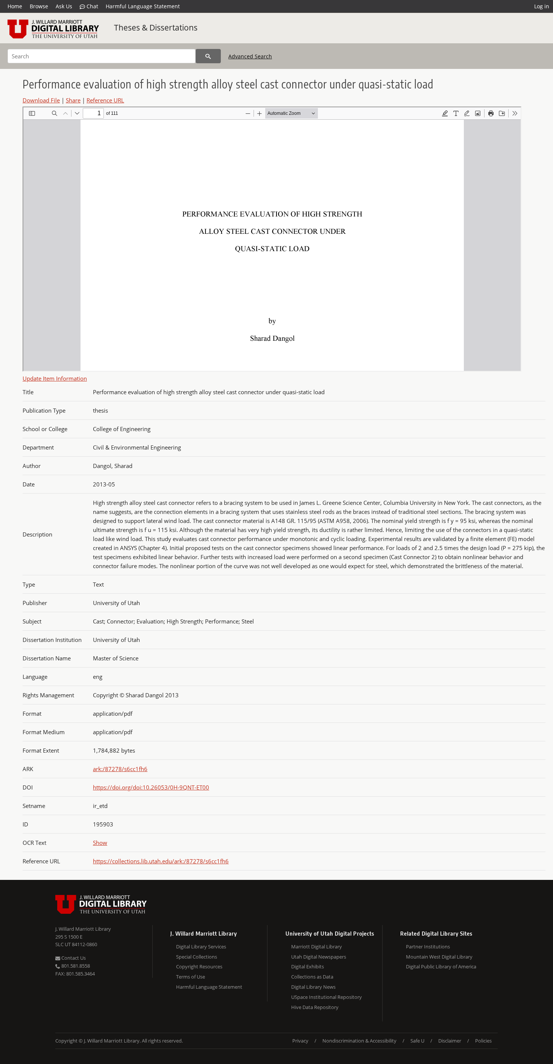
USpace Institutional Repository (326, 997)
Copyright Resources (199, 966)
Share (73, 100)
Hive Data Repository (315, 1007)
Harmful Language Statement (143, 6)
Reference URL (105, 100)
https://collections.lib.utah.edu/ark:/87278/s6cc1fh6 (161, 861)
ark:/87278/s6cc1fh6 (120, 769)
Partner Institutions (428, 946)
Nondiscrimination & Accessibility (359, 1040)
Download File (41, 100)
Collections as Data (312, 976)
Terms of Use (190, 976)
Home (15, 6)
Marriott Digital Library (316, 946)
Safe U (417, 1040)
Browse (39, 6)
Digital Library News (313, 986)
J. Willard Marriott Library (83, 928)
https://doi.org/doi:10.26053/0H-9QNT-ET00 (151, 787)
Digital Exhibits (307, 966)
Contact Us (73, 957)
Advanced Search (250, 56)
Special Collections (196, 956)
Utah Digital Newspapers (318, 956)
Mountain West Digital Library (439, 956)
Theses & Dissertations (156, 27)
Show (100, 842)
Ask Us (64, 6)
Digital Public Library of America (441, 966)
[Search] (208, 56)
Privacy (300, 1040)
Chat (91, 6)
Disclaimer (449, 1040)
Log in (541, 6)
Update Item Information (55, 378)
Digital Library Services (201, 946)
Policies (483, 1040)
